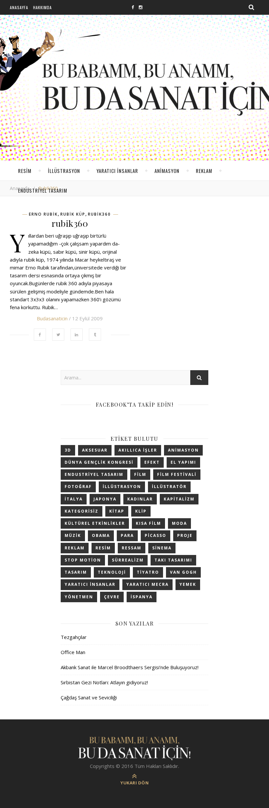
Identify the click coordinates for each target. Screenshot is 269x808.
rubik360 (99, 214)
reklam (204, 170)
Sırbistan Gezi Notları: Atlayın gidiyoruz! (104, 682)
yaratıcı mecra (147, 584)
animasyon (167, 170)
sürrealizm (128, 560)
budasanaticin (52, 318)
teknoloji (112, 572)
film (140, 474)
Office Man (73, 652)
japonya (104, 499)
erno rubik (43, 214)
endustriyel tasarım (42, 190)
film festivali (177, 474)
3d (68, 450)
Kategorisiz (81, 511)
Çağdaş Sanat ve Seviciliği (89, 697)
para (127, 535)
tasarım (76, 572)
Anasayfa (19, 7)
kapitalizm (179, 499)
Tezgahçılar (74, 637)
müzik (73, 535)
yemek (187, 584)
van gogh (183, 572)
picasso (155, 535)
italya (74, 499)
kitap (116, 511)
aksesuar (95, 450)
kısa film (148, 523)
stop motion (83, 560)
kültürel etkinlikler (95, 523)
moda (179, 523)
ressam (131, 548)
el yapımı (183, 462)
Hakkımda (42, 7)
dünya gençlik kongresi (99, 462)
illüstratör (169, 486)
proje (185, 535)
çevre (112, 597)
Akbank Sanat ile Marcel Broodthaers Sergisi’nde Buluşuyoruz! (129, 667)
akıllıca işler (137, 450)
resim (24, 170)
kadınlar (140, 499)
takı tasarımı (173, 560)
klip (141, 511)
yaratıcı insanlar (117, 170)
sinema (162, 548)
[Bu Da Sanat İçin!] (134, 748)
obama (101, 535)
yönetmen (79, 597)
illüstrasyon (64, 170)
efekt (152, 462)
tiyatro (148, 572)
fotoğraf (78, 486)
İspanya (142, 597)
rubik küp (72, 214)
